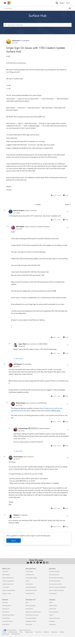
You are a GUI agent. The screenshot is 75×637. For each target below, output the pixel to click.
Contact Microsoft (13, 632)
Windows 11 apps (6, 593)
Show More (19, 358)
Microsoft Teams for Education (56, 577)
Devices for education (54, 574)
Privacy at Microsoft (53, 612)
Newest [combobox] (68, 205)
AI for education (53, 593)
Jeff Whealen (17, 364)
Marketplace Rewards (31, 621)
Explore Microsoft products (8, 590)
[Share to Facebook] (31, 562)
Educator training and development (57, 587)
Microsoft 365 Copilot (7, 621)
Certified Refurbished (31, 587)
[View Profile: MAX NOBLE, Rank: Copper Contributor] (13, 228)
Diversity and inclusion (54, 618)
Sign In (68, 3)
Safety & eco (54, 632)
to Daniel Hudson (44, 428)
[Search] (57, 3)
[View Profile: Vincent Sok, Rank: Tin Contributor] (8, 41)
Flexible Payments (30, 593)
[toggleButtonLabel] (69, 8)
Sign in (13, 540)
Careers (51, 602)
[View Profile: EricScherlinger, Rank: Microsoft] (15, 429)
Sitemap (4, 632)
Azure (27, 602)
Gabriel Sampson (19, 210)
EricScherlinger (23, 428)
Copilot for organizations (8, 581)
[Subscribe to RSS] (44, 562)
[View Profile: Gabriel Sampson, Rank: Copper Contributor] (10, 211)
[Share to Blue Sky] (41, 562)
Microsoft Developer (30, 605)
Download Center (30, 574)
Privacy (21, 632)
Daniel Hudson (20, 403)
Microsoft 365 (5, 612)
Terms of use (38, 632)
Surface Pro (5, 571)
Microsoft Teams (6, 618)
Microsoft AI (5, 602)
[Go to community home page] (9, 2)
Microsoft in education (54, 571)
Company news (52, 608)
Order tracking (29, 584)
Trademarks (46, 632)
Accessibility (52, 621)
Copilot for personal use (8, 584)
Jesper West (22, 344)
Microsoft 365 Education (55, 581)
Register (62, 3)
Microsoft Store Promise (31, 590)
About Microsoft (53, 605)
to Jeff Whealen (42, 403)
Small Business (5, 624)
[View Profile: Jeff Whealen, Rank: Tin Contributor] (10, 365)
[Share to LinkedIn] (28, 562)
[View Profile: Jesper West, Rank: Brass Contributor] (15, 345)
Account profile (29, 571)
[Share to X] (34, 562)
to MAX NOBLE (42, 344)
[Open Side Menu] (5, 2)
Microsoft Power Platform (8, 615)
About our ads (5, 634)
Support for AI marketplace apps (33, 612)
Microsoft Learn (29, 608)
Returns (27, 581)
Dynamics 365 (5, 608)
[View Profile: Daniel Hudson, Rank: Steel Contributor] (13, 404)
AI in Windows (5, 587)
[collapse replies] (4, 210)
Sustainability (52, 624)
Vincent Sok (16, 40)
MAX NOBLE (20, 226)
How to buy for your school (55, 584)
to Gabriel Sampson (43, 226)
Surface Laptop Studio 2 (8, 577)
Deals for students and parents (56, 590)
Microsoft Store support (31, 577)
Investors (51, 615)
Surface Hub (9, 8)
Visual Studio (29, 624)
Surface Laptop (5, 574)
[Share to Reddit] (38, 562)
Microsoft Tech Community (32, 615)
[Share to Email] (47, 562)
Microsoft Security (6, 605)
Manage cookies (29, 632)
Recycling (62, 632)
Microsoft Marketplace (31, 618)
